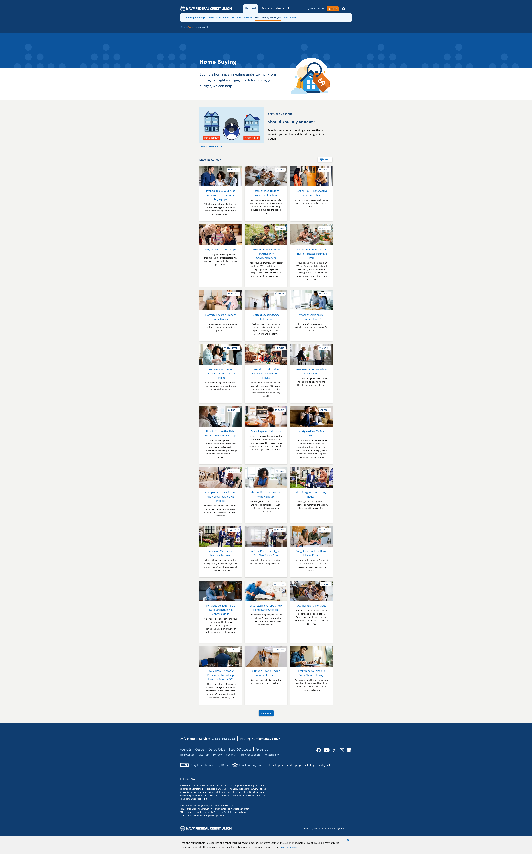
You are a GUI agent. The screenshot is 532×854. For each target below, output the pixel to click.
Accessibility (272, 754)
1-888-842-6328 (223, 739)
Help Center (187, 754)
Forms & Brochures (240, 749)
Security (231, 754)
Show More (266, 713)
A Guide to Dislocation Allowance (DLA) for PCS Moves (266, 373)
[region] (266, 845)
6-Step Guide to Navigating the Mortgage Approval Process (220, 496)
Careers (199, 749)
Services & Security (242, 17)
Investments (289, 17)
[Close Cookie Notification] (348, 840)
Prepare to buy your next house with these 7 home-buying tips (220, 195)
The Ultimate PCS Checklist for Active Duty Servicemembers (266, 253)
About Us (185, 749)
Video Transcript (214, 146)
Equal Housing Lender (252, 765)
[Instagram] (342, 750)
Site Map (204, 754)
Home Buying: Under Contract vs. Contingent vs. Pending (220, 373)
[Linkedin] (349, 750)
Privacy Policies (288, 847)
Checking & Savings (195, 17)
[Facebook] (318, 750)
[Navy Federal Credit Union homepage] (206, 8)
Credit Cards (214, 17)
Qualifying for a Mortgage (311, 605)
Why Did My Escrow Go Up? (220, 249)
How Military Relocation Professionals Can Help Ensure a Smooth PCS (220, 675)
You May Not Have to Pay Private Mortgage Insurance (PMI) (311, 253)
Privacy (217, 754)
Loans (226, 17)
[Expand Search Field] (343, 8)
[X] (334, 750)
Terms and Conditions (224, 812)
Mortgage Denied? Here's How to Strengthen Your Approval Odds (220, 610)
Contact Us (262, 749)
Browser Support (250, 754)
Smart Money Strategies (268, 17)
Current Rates (217, 749)
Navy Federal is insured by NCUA (209, 765)
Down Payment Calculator (266, 431)
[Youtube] (326, 750)
